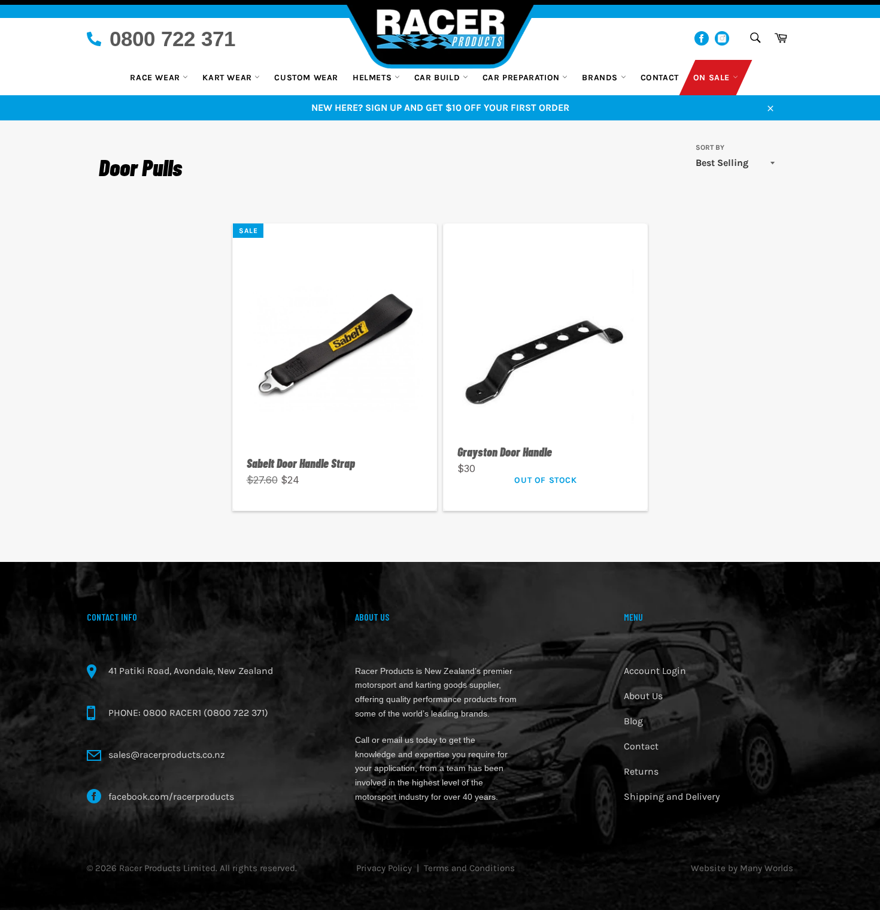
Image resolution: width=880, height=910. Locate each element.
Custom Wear (306, 77)
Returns (641, 771)
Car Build (438, 77)
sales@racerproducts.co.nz (166, 754)
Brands (601, 77)
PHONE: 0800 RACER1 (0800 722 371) (188, 712)
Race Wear (156, 77)
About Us (643, 696)
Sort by (710, 147)
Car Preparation (523, 77)
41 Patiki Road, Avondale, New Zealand (190, 670)
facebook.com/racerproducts (171, 796)
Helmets (374, 77)
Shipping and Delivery (672, 796)
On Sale (713, 77)
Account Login (655, 670)
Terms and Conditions (469, 868)
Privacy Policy (384, 868)
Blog (633, 721)
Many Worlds (766, 868)
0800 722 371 (172, 38)
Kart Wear (228, 77)
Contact (660, 77)
